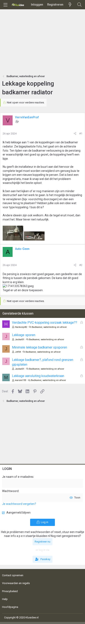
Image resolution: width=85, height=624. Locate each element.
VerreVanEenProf (27, 117)
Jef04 (18, 352)
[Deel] (75, 133)
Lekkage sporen (23, 335)
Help (5, 599)
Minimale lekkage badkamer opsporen (39, 347)
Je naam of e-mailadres (17, 476)
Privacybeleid (10, 591)
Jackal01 (19, 339)
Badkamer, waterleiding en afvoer (49, 327)
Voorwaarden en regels (16, 583)
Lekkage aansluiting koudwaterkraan (38, 376)
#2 (80, 265)
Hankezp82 (21, 327)
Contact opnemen (12, 575)
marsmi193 (20, 380)
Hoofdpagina (10, 606)
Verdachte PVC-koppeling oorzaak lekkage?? (44, 323)
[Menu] (5, 4)
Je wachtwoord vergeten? (19, 503)
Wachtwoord (10, 491)
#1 (80, 133)
